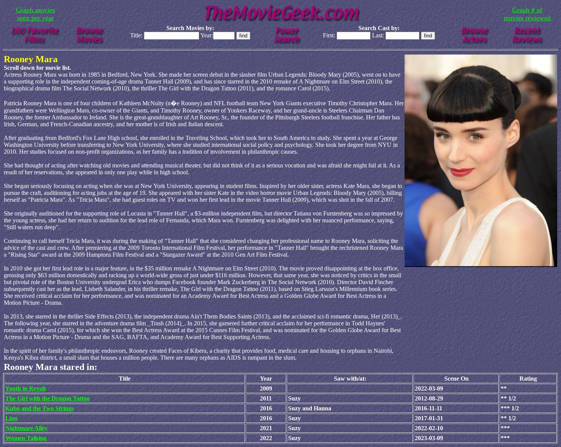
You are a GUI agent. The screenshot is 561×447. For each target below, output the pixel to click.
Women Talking (26, 438)
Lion (11, 418)
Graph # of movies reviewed (527, 14)
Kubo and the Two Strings (39, 408)
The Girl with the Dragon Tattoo (47, 398)
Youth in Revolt (25, 388)
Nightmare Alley (26, 428)
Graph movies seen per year (35, 14)
